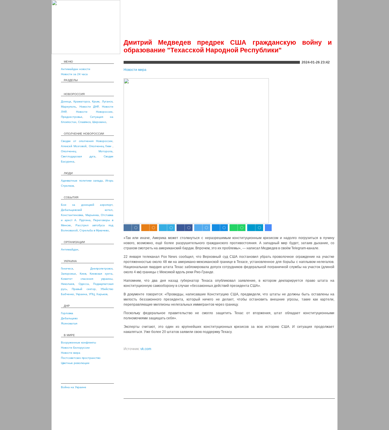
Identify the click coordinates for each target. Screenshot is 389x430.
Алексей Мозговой (74, 146)
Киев (83, 273)
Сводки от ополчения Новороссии (86, 141)
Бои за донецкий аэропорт (86, 204)
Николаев (67, 283)
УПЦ (92, 294)
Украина (81, 294)
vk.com (145, 349)
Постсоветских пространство (81, 357)
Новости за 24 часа (74, 74)
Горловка (67, 313)
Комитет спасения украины (86, 278)
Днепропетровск (101, 268)
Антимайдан (69, 249)
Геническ (67, 268)
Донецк (66, 101)
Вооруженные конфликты (78, 342)
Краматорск (81, 101)
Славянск (84, 122)
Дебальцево (69, 318)
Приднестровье (71, 116)
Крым (95, 101)
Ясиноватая (69, 323)
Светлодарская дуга (78, 156)
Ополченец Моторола (86, 151)
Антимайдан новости (75, 69)
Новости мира (70, 352)
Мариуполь (68, 106)
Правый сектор (83, 289)
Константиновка (72, 215)
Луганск (107, 101)
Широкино (99, 122)
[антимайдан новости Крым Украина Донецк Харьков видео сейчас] (86, 53)
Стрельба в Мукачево (94, 230)
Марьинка (92, 215)
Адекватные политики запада (82, 180)
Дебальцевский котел (86, 209)
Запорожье (68, 273)
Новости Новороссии (94, 111)
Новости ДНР (89, 106)
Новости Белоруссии (75, 347)
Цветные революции (75, 363)
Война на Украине (73, 387)
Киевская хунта (101, 273)
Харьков (101, 294)
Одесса (84, 283)
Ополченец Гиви (101, 146)
